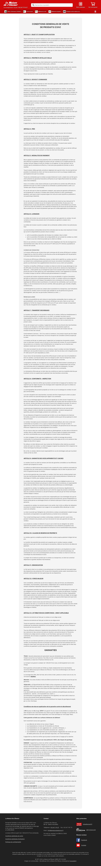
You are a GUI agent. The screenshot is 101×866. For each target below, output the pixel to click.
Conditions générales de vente (14, 836)
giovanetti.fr (73, 861)
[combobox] (52, 5)
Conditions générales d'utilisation (15, 839)
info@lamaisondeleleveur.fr (55, 830)
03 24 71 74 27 (55, 827)
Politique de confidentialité (13, 842)
